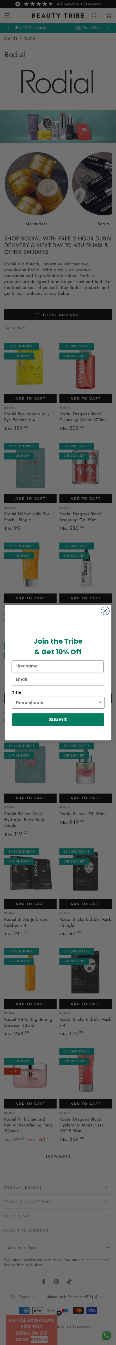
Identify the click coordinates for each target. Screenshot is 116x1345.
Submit (58, 719)
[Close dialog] (105, 611)
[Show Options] (100, 702)
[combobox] (57, 702)
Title (16, 692)
